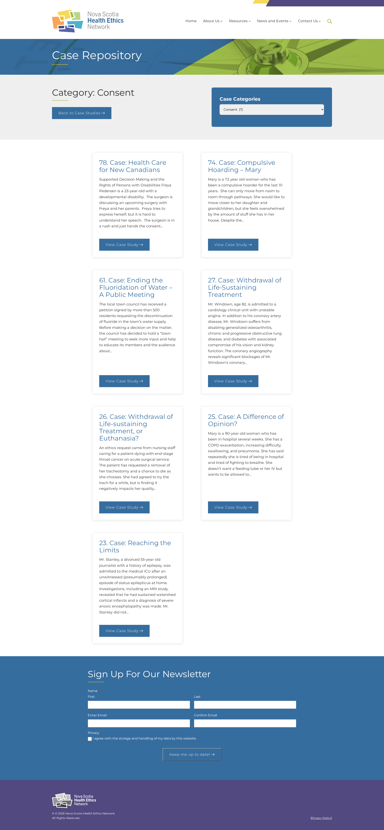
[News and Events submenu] (290, 21)
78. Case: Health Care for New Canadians (132, 166)
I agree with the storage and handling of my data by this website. (145, 738)
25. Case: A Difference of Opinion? (246, 420)
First (91, 697)
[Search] (329, 21)
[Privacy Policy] (321, 818)
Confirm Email (205, 715)
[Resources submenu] (250, 21)
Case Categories (240, 99)
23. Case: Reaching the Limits (135, 546)
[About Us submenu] (221, 21)
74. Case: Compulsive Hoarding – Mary (241, 166)
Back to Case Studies (79, 113)
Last (197, 697)
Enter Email (97, 715)
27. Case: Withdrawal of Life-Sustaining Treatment (244, 287)
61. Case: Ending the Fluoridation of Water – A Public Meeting (135, 287)
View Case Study (128, 246)
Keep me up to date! (189, 754)
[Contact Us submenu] (320, 21)
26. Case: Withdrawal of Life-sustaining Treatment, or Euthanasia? (136, 427)
